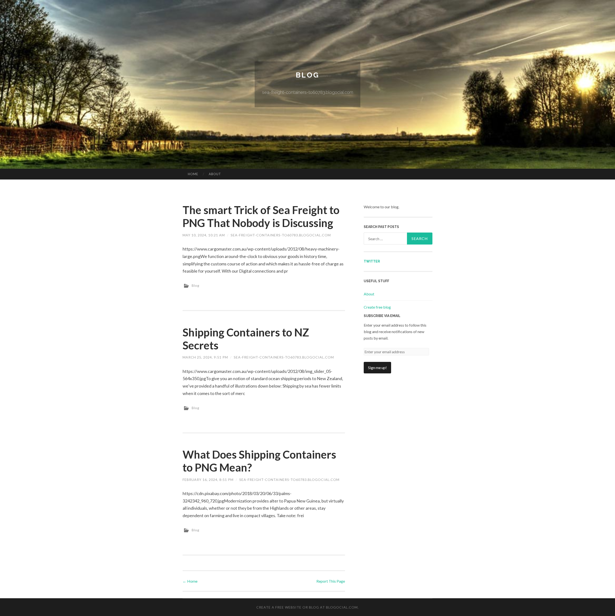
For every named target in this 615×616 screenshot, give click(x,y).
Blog (307, 75)
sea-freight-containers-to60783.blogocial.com (281, 235)
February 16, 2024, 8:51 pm (208, 480)
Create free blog (377, 307)
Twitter (372, 261)
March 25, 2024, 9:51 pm (205, 357)
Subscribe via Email (382, 316)
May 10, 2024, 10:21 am (204, 235)
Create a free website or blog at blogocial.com (307, 607)
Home (193, 174)
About (215, 174)
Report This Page (330, 581)
